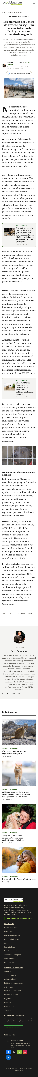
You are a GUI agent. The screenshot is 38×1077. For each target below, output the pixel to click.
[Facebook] (8, 1052)
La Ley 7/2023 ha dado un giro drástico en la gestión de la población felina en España (24, 388)
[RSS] (19, 1052)
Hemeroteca (9, 1006)
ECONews (8, 1002)
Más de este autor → (11, 693)
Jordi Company (16, 62)
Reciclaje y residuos (11, 951)
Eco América (9, 962)
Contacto (7, 971)
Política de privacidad (12, 991)
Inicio (3, 12)
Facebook (21, 613)
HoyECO (7, 998)
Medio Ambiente (10, 927)
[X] (14, 1052)
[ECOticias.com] (12, 3)
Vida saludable (9, 958)
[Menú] (34, 3)
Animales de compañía (15, 12)
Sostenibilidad (9, 947)
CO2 (5, 943)
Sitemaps (7, 1010)
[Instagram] (25, 1052)
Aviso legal (8, 987)
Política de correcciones (13, 983)
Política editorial (10, 979)
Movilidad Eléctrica (11, 939)
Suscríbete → (14, 1028)
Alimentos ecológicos (12, 955)
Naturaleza (8, 931)
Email (30, 613)
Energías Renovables (12, 935)
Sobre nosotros (10, 975)
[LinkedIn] (8, 1057)
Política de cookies (11, 994)
